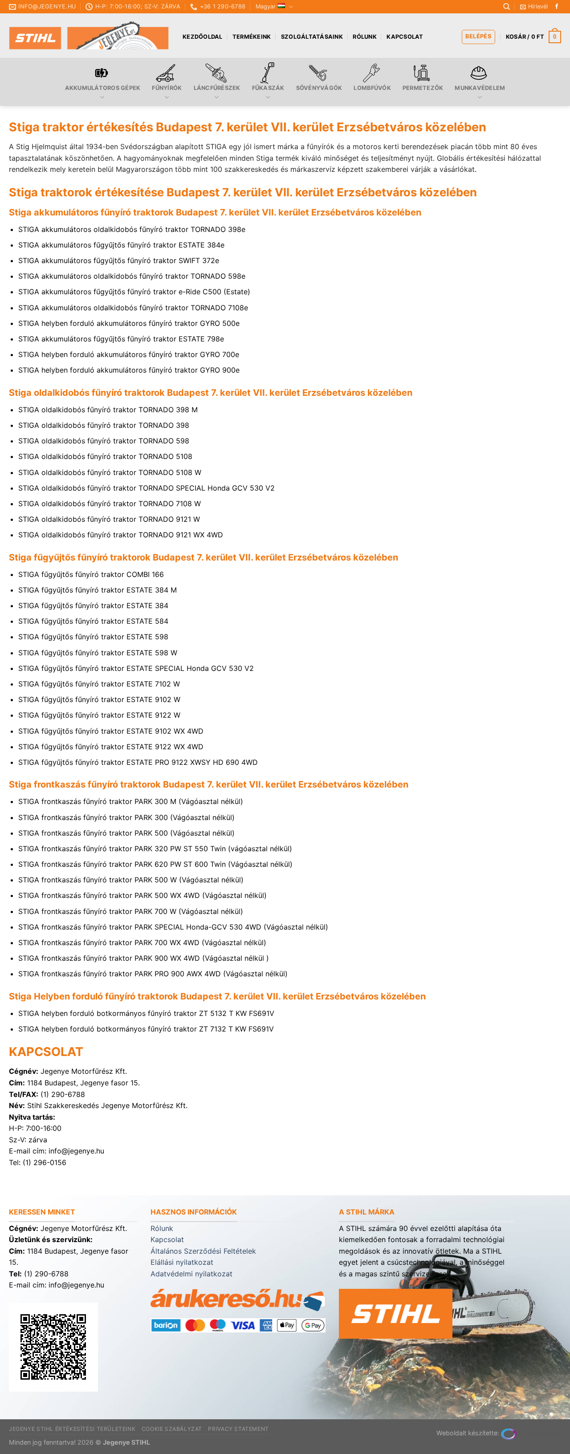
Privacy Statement (238, 1429)
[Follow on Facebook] (556, 7)
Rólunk (365, 36)
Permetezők (423, 88)
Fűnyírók (167, 88)
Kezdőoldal (203, 36)
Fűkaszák (268, 88)
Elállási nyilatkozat (182, 1262)
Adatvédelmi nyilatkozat (191, 1273)
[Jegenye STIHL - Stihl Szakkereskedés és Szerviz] (89, 35)
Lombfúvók (372, 88)
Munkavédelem (480, 88)
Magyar (266, 6)
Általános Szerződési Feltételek (203, 1251)
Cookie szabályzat (172, 1429)
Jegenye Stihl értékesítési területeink (72, 1429)
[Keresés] (506, 6)
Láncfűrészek (217, 88)
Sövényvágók (319, 88)
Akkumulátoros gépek (103, 88)
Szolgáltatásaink (312, 36)
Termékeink (251, 36)
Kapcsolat (405, 36)
